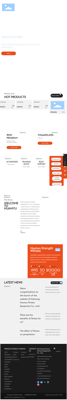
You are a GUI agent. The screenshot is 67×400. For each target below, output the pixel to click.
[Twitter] (45, 382)
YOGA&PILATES (8, 357)
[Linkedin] (41, 382)
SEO (61, 395)
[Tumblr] (48, 382)
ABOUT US (17, 349)
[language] (63, 7)
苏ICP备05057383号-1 (31, 395)
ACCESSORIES (8, 359)
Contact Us (16, 359)
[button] (63, 79)
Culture (15, 357)
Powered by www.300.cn (52, 395)
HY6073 (33, 107)
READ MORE (11, 164)
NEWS (23, 349)
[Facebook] (38, 382)
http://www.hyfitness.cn (43, 378)
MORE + (8, 53)
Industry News (25, 357)
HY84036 (50, 112)
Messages (31, 356)
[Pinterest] (38, 384)
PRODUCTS (8, 349)
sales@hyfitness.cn (46, 376)
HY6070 (17, 107)
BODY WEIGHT (8, 376)
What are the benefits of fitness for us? (30, 318)
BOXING (6, 379)
